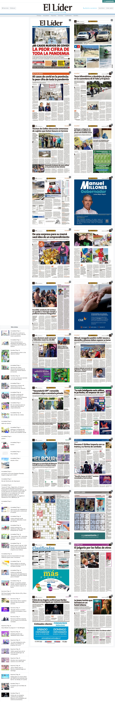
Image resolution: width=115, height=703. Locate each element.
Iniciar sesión (109, 8)
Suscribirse (101, 8)
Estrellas (76, 15)
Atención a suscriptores (90, 8)
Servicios (60, 15)
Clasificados (68, 15)
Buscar (13, 8)
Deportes (53, 15)
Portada (39, 15)
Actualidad (46, 15)
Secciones (6, 8)
